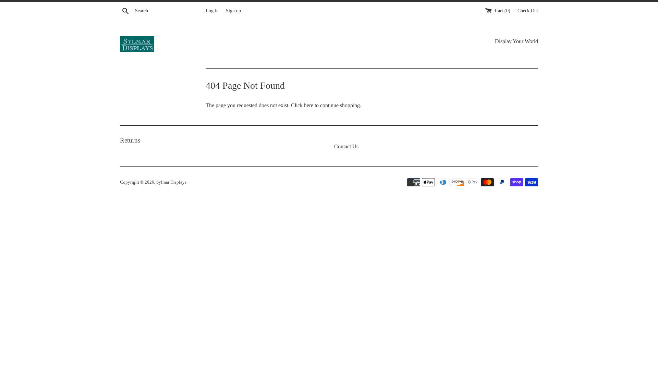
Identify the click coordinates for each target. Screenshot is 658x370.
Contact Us (346, 146)
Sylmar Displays (171, 182)
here (308, 105)
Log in (212, 10)
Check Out (527, 10)
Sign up (233, 10)
